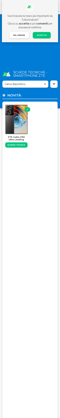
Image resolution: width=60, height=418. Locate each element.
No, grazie (19, 35)
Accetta (42, 35)
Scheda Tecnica (16, 145)
